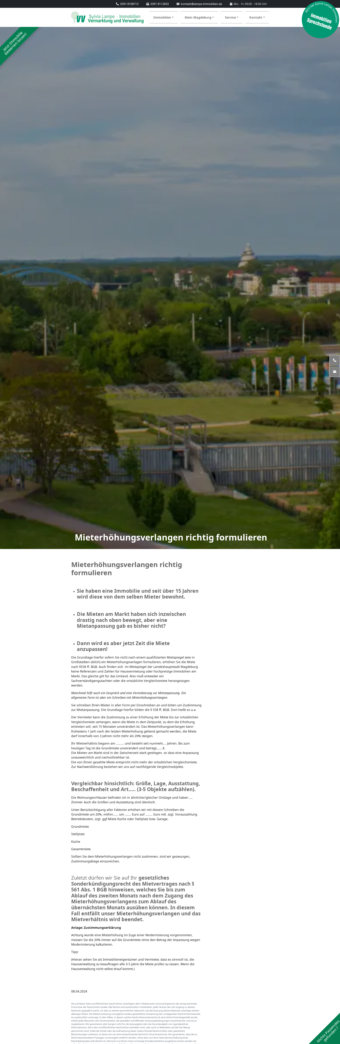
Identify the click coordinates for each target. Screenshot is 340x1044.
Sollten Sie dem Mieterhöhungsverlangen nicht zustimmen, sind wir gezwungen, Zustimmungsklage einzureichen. (130, 858)
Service (230, 17)
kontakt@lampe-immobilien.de (201, 4)
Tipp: (75, 952)
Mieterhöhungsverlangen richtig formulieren (171, 537)
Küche (75, 841)
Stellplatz (78, 834)
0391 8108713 (129, 4)
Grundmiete (80, 826)
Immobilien (162, 17)
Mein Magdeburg (198, 17)
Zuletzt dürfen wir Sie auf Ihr (136, 898)
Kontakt (255, 17)
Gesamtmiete (81, 849)
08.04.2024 (79, 991)
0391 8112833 (160, 4)
